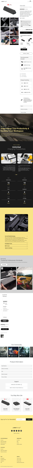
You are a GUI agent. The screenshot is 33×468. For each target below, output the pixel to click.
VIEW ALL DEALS (26, 53)
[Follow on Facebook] (12, 431)
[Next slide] (8, 310)
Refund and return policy (20, 462)
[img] (5, 301)
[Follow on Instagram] (16, 431)
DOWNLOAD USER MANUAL (16, 384)
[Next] (32, 352)
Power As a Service (4, 451)
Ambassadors (3, 444)
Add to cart (24, 49)
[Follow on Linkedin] (19, 431)
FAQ (1, 462)
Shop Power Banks (3, 441)
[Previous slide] (1, 310)
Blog (17, 441)
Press (18, 442)
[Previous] (1, 352)
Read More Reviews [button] (4, 321)
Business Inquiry (19, 444)
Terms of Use (19, 458)
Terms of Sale (19, 459)
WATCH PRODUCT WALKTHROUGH (16, 387)
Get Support (2, 458)
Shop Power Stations (4, 450)
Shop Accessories (3, 442)
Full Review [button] (5, 317)
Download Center (3, 459)
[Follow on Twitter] (14, 431)
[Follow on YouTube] (21, 431)
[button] (22, 9)
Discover (2, 449)
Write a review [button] (4, 329)
